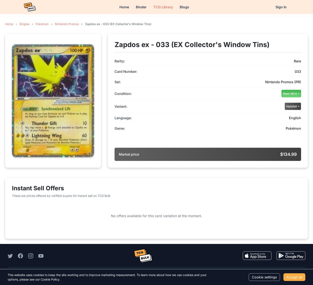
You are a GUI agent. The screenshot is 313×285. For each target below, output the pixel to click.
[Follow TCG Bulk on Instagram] (30, 255)
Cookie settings (264, 277)
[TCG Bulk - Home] (30, 7)
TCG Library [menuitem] (163, 7)
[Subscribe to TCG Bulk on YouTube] (40, 255)
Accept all (294, 277)
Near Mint (290, 93)
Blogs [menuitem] (184, 7)
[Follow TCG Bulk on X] (10, 255)
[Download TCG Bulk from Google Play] (291, 255)
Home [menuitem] (124, 7)
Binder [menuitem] (141, 7)
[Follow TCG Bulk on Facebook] (20, 255)
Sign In (281, 7)
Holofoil (291, 106)
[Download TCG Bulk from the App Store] (257, 255)
